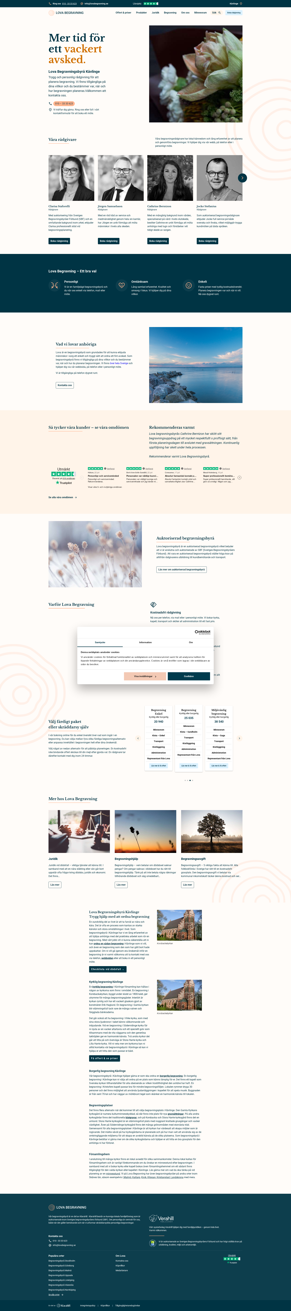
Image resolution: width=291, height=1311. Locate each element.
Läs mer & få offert (158, 766)
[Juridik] (79, 833)
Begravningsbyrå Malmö (60, 1270)
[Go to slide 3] (190, 780)
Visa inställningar (143, 676)
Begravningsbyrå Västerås (61, 1285)
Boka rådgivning (234, 13)
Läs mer (54, 884)
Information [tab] (145, 642)
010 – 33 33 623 (64, 103)
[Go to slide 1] (185, 780)
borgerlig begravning (171, 1075)
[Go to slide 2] (187, 780)
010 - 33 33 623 (69, 3)
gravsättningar (176, 1113)
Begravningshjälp (126, 859)
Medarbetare (122, 1270)
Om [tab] (191, 642)
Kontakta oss (65, 385)
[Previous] (138, 738)
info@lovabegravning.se (64, 1245)
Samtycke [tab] (100, 642)
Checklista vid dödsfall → (108, 969)
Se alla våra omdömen (60, 497)
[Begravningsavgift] (211, 833)
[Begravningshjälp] (145, 833)
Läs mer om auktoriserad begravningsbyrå (181, 569)
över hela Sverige (119, 363)
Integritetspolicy (87, 1305)
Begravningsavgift (193, 859)
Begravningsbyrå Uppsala (60, 1275)
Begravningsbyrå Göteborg (61, 1265)
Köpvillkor (120, 1265)
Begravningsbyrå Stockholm (61, 1261)
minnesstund (113, 1173)
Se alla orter (54, 1294)
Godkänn (189, 676)
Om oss (185, 12)
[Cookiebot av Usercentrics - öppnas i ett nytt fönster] (197, 632)
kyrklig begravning (102, 986)
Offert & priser (123, 12)
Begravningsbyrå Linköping (61, 1280)
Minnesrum (200, 12)
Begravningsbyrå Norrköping (62, 1290)
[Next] (242, 178)
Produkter (141, 12)
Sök (214, 12)
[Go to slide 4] (192, 780)
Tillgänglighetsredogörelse (127, 1305)
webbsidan (107, 958)
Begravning (170, 12)
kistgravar (131, 1117)
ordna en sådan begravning (109, 943)
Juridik (155, 12)
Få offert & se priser (104, 1058)
